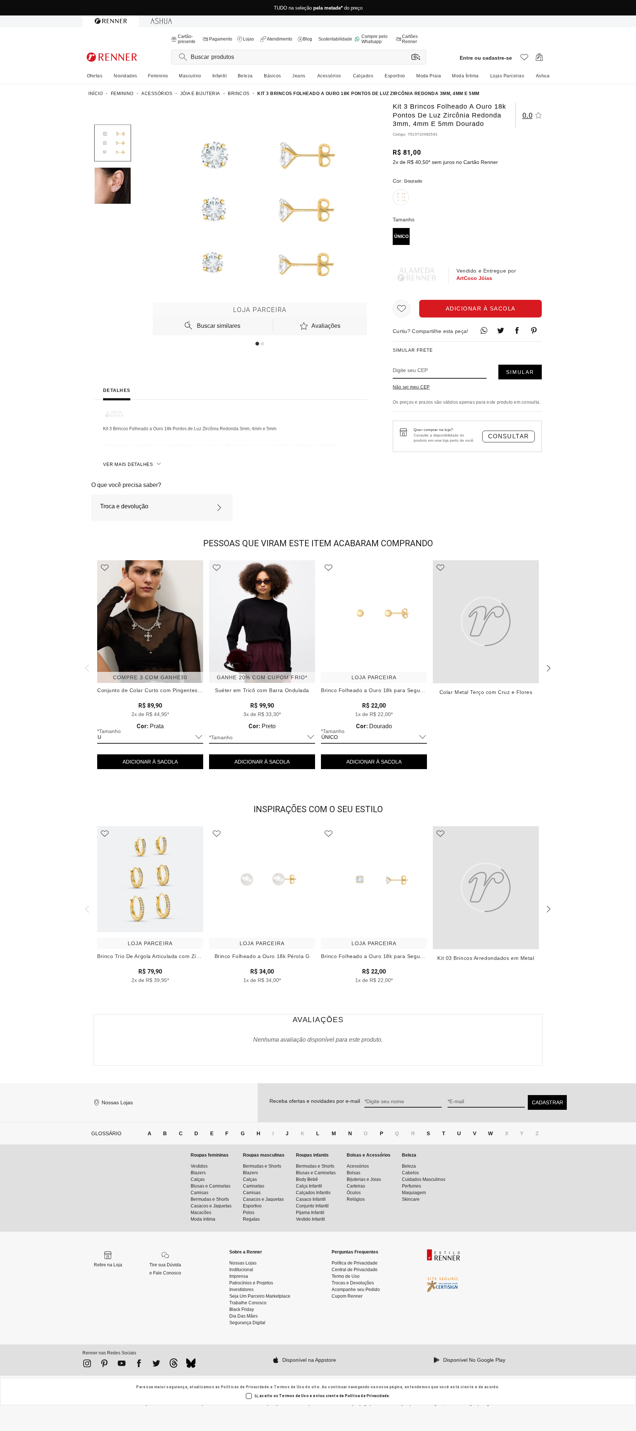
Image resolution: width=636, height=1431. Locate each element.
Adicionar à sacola (481, 308)
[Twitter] (156, 1364)
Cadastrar (547, 1102)
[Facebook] (139, 1364)
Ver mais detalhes (128, 464)
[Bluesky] (190, 1365)
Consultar (508, 436)
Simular (520, 372)
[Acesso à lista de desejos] (524, 59)
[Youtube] (121, 1364)
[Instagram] (87, 1364)
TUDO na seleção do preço (318, 8)
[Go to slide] (257, 344)
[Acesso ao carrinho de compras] (539, 59)
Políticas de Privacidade (245, 1387)
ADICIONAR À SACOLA (150, 762)
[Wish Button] (401, 309)
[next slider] (86, 667)
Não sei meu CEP (411, 387)
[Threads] (173, 1365)
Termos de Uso (289, 1387)
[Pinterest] (104, 1364)
